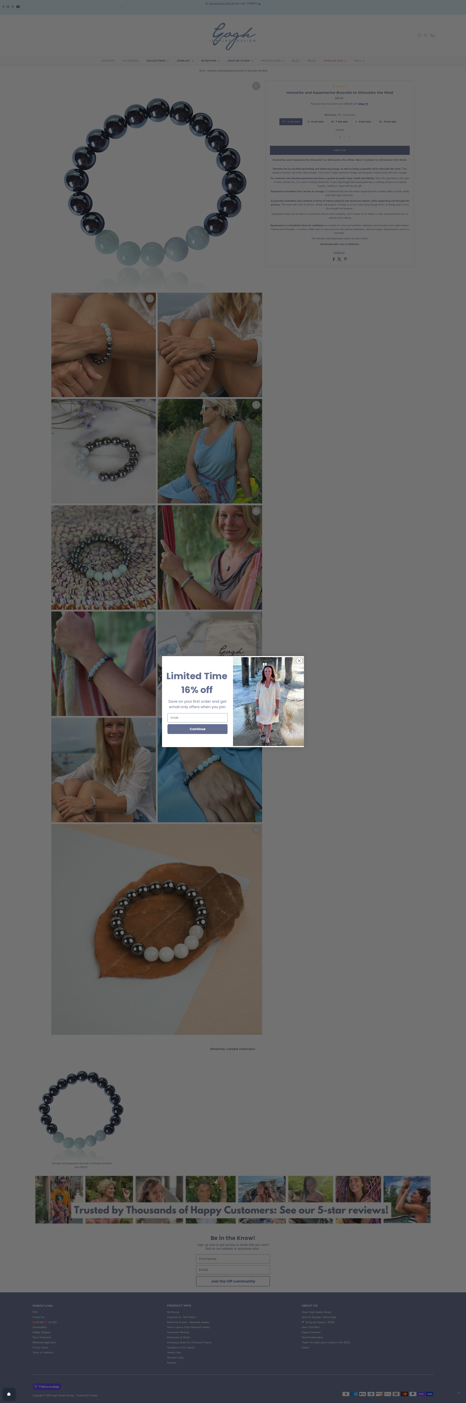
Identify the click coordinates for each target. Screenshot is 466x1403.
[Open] (9, 1394)
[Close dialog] (299, 661)
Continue (198, 729)
